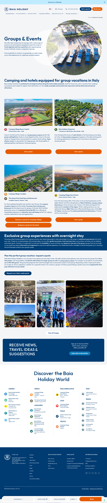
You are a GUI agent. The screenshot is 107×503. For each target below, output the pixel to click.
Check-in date (42, 499)
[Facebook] (86, 473)
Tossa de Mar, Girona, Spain (91, 394)
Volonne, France (90, 420)
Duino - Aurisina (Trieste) (64, 395)
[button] (28, 151)
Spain (88, 388)
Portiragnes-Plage (90, 429)
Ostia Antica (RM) (64, 406)
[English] (51, 9)
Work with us (51, 468)
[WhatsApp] (99, 473)
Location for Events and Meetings (75, 463)
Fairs (49, 466)
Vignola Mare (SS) (14, 394)
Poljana (64, 426)
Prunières (89, 425)
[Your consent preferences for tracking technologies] (104, 500)
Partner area (51, 461)
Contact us (88, 458)
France (88, 399)
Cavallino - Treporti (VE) (39, 395)
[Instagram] (93, 473)
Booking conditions (90, 466)
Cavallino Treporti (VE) (40, 400)
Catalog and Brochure (91, 461)
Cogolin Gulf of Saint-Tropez (91, 415)
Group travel (70, 461)
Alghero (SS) (14, 420)
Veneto (37, 388)
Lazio (62, 400)
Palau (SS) (13, 400)
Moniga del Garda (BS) (40, 410)
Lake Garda (38, 405)
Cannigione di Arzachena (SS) (14, 406)
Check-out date (58, 499)
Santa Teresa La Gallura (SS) (13, 413)
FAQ (86, 463)
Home (89, 17)
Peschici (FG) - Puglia (65, 416)
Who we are (51, 458)
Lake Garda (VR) (38, 416)
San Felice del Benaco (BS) (39, 431)
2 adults (72, 499)
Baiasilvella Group (52, 463)
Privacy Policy (85, 488)
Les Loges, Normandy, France (91, 409)
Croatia (63, 421)
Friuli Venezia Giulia (67, 388)
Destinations (17, 499)
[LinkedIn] (96, 473)
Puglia (62, 411)
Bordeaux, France (91, 403)
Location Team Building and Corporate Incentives (73, 467)
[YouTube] (89, 473)
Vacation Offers (71, 458)
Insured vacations (89, 468)
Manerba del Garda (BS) (39, 423)
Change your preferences (96, 488)
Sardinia (12, 388)
